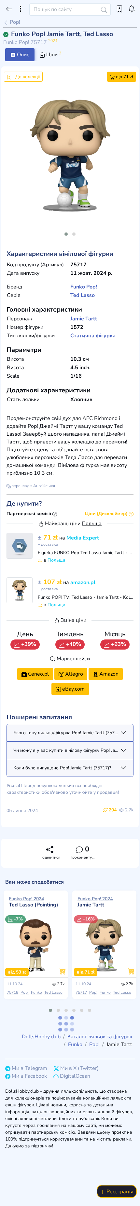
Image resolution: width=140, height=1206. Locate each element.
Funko (77, 286)
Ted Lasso (82, 295)
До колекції (27, 77)
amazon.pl (82, 582)
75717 (81, 992)
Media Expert (82, 537)
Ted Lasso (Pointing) (33, 902)
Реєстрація (119, 1191)
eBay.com (73, 689)
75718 (12, 992)
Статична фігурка (93, 335)
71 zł (48, 537)
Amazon (108, 674)
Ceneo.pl (38, 674)
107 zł (50, 582)
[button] (66, 234)
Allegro (73, 674)
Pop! (14, 22)
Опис (22, 54)
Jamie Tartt (83, 318)
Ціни (53, 54)
